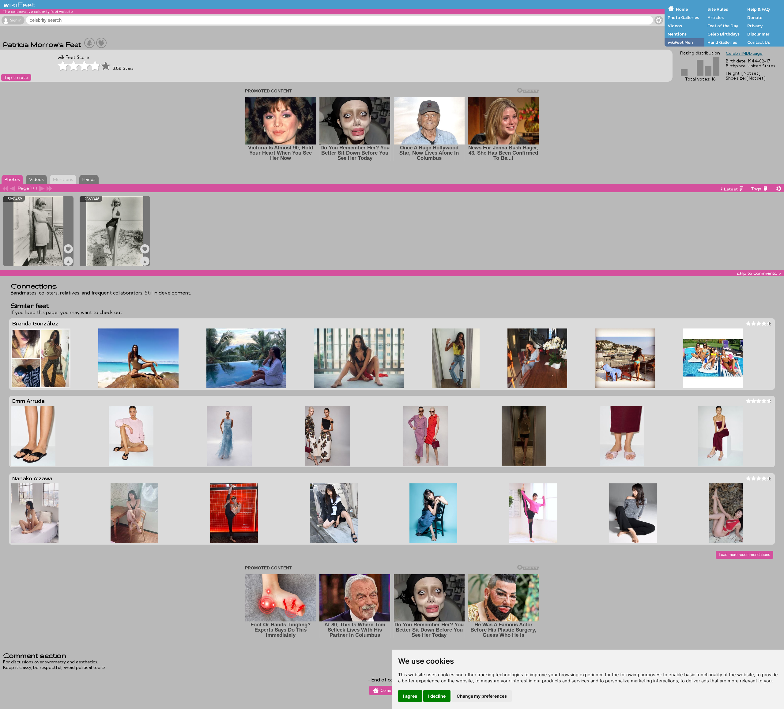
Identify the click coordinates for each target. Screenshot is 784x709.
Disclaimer (758, 34)
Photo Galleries (683, 17)
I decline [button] (437, 696)
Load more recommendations (744, 554)
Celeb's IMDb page (744, 53)
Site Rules (717, 9)
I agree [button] (410, 696)
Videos (675, 25)
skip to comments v (759, 273)
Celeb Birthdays (723, 34)
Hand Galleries (722, 42)
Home (682, 9)
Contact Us (758, 42)
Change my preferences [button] (482, 696)
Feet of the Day (722, 25)
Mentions (677, 34)
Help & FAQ (758, 9)
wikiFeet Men (680, 42)
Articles (715, 17)
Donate (754, 17)
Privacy (755, 25)
